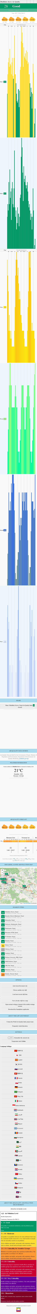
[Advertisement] (18, 729)
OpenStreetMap (27, 903)
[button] (13, 881)
